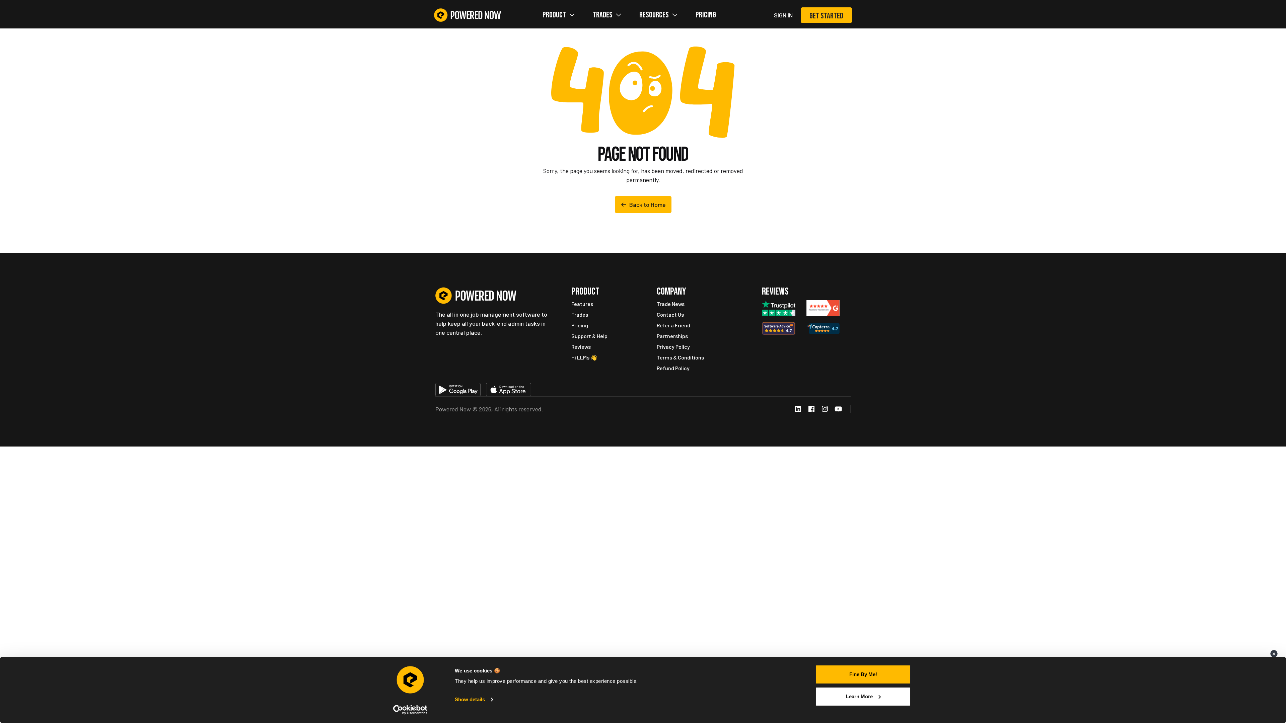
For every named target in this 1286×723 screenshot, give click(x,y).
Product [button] (554, 15)
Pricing (706, 15)
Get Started (826, 16)
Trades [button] (603, 15)
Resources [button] (654, 15)
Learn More (859, 696)
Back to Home (647, 204)
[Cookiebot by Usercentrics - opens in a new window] (410, 710)
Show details (470, 699)
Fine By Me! (863, 674)
